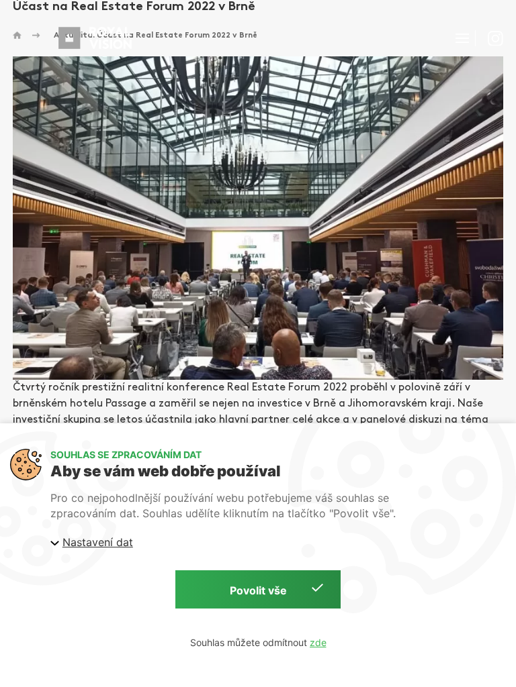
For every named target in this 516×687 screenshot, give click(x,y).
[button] (462, 38)
